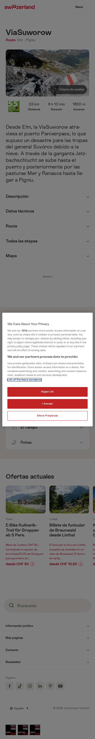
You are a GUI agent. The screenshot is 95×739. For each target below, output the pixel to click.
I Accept (47, 403)
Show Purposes (47, 415)
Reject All (47, 391)
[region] (47, 369)
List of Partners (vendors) (24, 379)
